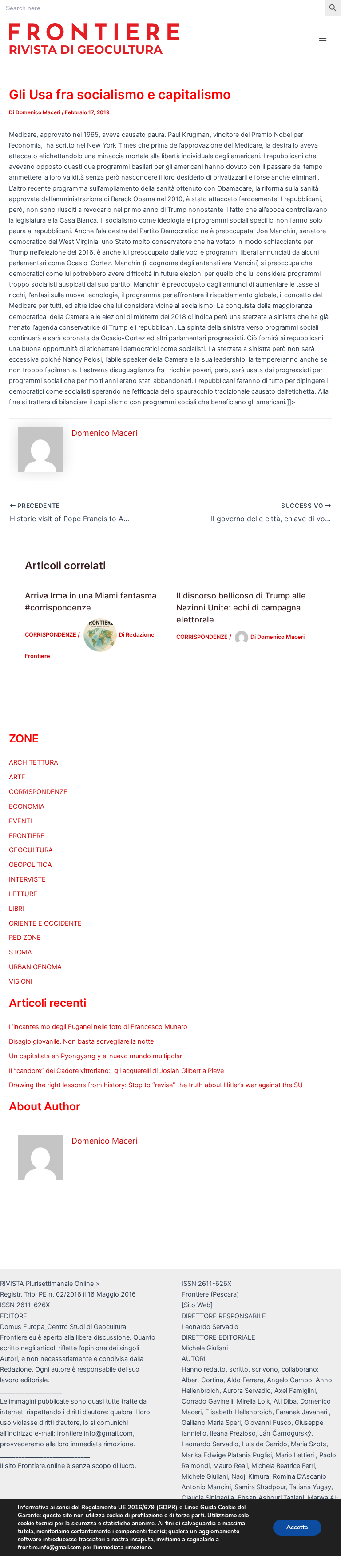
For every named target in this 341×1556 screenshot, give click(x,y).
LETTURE (23, 894)
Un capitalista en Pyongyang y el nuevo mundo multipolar (95, 1056)
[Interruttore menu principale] (322, 38)
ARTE (17, 777)
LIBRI (16, 909)
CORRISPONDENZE (50, 634)
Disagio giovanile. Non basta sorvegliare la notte (81, 1041)
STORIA (20, 952)
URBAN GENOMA (35, 967)
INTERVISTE (27, 879)
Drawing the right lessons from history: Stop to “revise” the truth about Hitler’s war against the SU (156, 1085)
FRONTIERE (26, 836)
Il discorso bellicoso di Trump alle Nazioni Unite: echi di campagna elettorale (241, 607)
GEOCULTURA (31, 850)
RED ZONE (25, 938)
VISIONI (20, 981)
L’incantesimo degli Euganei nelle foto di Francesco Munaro (98, 1027)
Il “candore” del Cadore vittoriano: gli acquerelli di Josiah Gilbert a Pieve (116, 1071)
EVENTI (20, 821)
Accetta (297, 1527)
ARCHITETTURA (33, 762)
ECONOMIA (26, 806)
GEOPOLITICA (30, 865)
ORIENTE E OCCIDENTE (45, 923)
